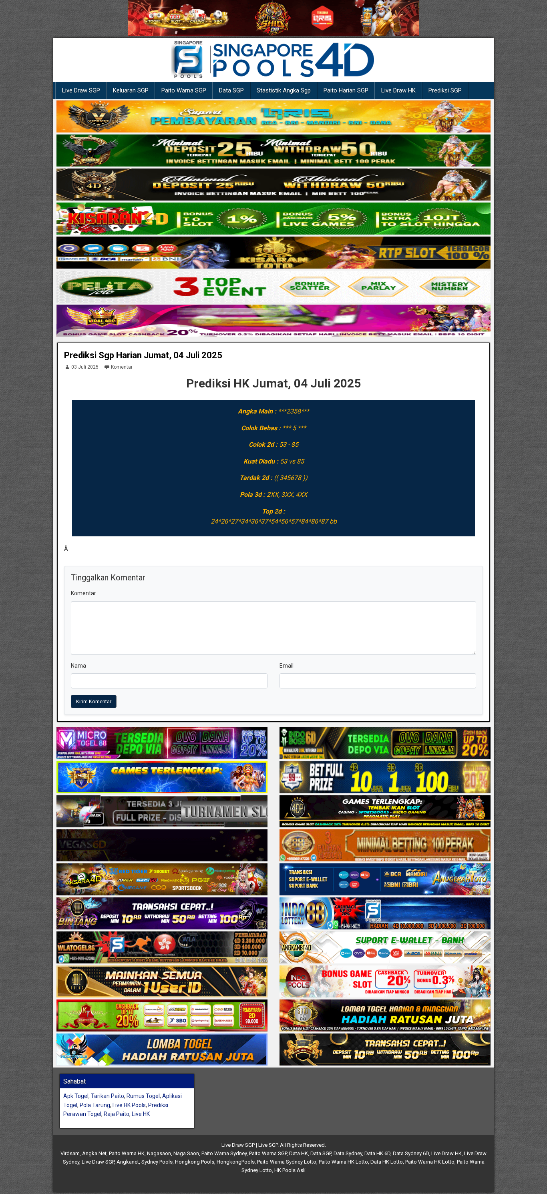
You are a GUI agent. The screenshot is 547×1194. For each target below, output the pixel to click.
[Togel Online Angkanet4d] (385, 948)
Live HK (141, 1114)
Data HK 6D (377, 1153)
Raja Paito (116, 1114)
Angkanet (128, 1162)
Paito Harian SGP (346, 90)
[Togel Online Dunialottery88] (385, 846)
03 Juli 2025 (85, 367)
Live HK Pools (129, 1105)
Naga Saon (186, 1153)
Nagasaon (159, 1153)
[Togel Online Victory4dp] (161, 778)
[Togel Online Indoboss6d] (385, 743)
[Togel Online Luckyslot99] (385, 778)
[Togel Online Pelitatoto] (273, 287)
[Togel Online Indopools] (385, 982)
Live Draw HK (398, 90)
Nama (78, 665)
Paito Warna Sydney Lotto (286, 1162)
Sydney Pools (157, 1162)
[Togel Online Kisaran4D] (273, 219)
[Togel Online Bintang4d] (161, 914)
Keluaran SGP (131, 90)
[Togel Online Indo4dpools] (161, 1050)
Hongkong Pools (194, 1162)
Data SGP (231, 90)
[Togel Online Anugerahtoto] (385, 880)
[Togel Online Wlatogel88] (161, 948)
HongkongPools (236, 1162)
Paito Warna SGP (183, 90)
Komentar (122, 367)
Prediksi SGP (445, 90)
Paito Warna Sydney (224, 1153)
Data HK (298, 1153)
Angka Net (94, 1153)
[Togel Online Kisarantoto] (273, 253)
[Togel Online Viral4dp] (273, 321)
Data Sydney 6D (411, 1153)
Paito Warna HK (127, 1153)
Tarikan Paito (107, 1096)
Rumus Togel (143, 1096)
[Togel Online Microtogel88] (161, 743)
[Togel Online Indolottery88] (385, 914)
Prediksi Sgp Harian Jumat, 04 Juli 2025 (143, 355)
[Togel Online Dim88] (273, 151)
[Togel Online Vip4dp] (385, 812)
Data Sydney (348, 1153)
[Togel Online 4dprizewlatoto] (161, 982)
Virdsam (70, 1153)
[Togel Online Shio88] (385, 1016)
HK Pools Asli (290, 1170)
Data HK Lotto (386, 1162)
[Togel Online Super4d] (273, 185)
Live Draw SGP (81, 90)
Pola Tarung (95, 1105)
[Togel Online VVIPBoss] (273, 117)
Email (287, 665)
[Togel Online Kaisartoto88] (161, 1016)
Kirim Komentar (93, 701)
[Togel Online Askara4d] (161, 880)
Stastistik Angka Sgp (284, 90)
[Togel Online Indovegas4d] (385, 1050)
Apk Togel (75, 1096)
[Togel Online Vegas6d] (161, 846)
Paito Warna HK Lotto (343, 1162)
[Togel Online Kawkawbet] (161, 812)
